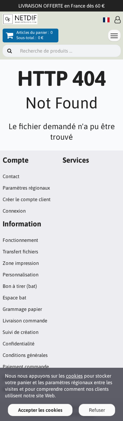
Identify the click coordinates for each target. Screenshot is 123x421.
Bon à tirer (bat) (20, 286)
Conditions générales (25, 355)
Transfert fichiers (20, 251)
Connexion (14, 211)
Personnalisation (20, 274)
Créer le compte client (27, 199)
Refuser (97, 410)
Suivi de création (20, 332)
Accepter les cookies (40, 410)
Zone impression (21, 263)
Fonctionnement (20, 240)
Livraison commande (25, 320)
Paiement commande (26, 366)
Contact (11, 176)
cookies (74, 376)
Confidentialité (18, 343)
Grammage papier (22, 309)
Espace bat (14, 297)
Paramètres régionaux (26, 188)
